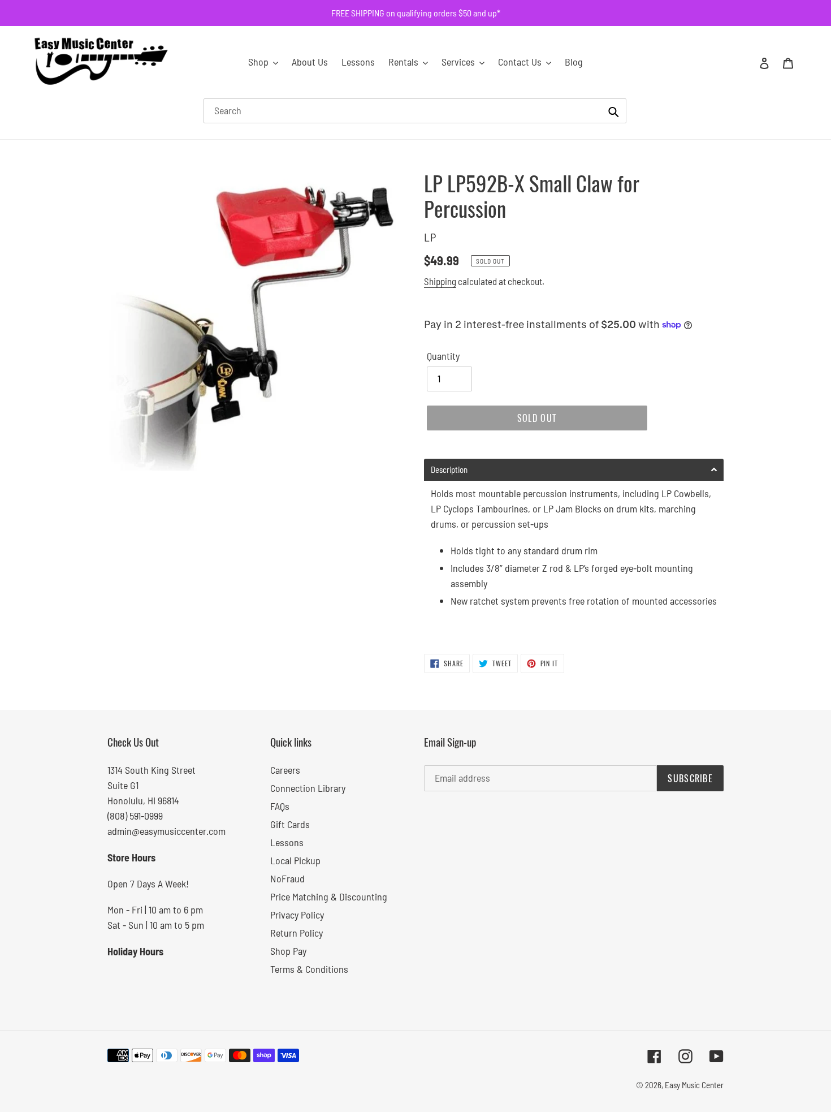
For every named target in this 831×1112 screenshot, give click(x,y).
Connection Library (307, 788)
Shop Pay (288, 951)
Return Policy (296, 932)
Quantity (443, 356)
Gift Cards (290, 824)
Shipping (440, 281)
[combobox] (415, 110)
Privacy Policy (297, 914)
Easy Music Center (694, 1085)
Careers (285, 770)
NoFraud (287, 878)
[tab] (574, 470)
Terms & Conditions (309, 969)
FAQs (279, 806)
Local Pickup (295, 860)
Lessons (287, 842)
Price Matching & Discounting (328, 896)
